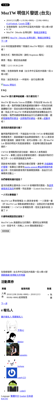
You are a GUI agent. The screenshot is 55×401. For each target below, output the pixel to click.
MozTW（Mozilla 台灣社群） (23, 38)
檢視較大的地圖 (17, 275)
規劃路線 (5, 275)
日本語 (30, 396)
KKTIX (4, 399)
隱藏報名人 (17, 317)
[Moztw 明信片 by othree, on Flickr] (8, 85)
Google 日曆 (24, 23)
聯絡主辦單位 (40, 32)
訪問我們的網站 (27, 118)
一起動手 (46, 118)
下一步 (4, 41)
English (23, 396)
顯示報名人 (6, 317)
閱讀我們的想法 (10, 118)
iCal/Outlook (11, 23)
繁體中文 (15, 396)
